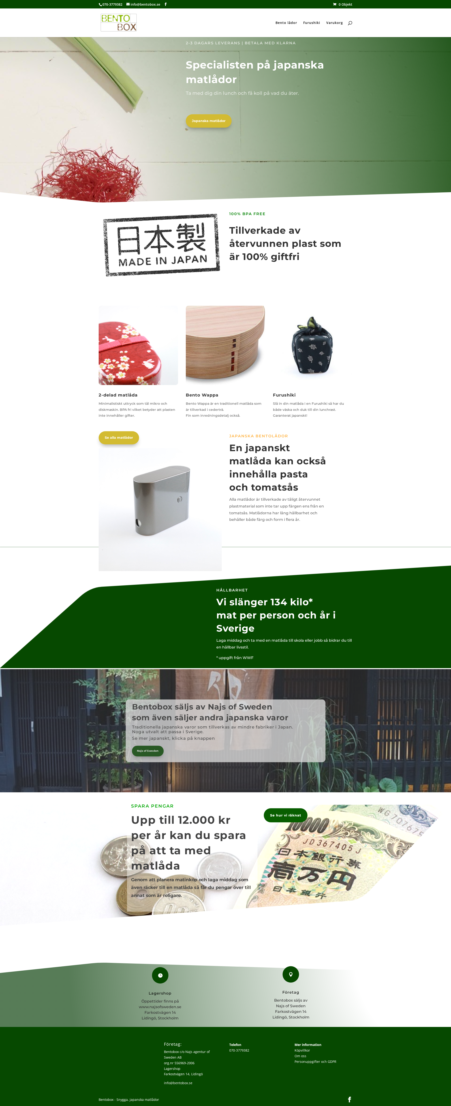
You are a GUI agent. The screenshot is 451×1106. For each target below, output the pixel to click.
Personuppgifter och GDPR (315, 1061)
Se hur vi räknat (285, 815)
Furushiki (311, 23)
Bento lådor (286, 23)
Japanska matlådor (209, 121)
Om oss (300, 1056)
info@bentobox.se (178, 1083)
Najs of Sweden (148, 750)
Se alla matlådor (119, 437)
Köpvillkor (302, 1050)
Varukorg (334, 23)
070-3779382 (239, 1050)
